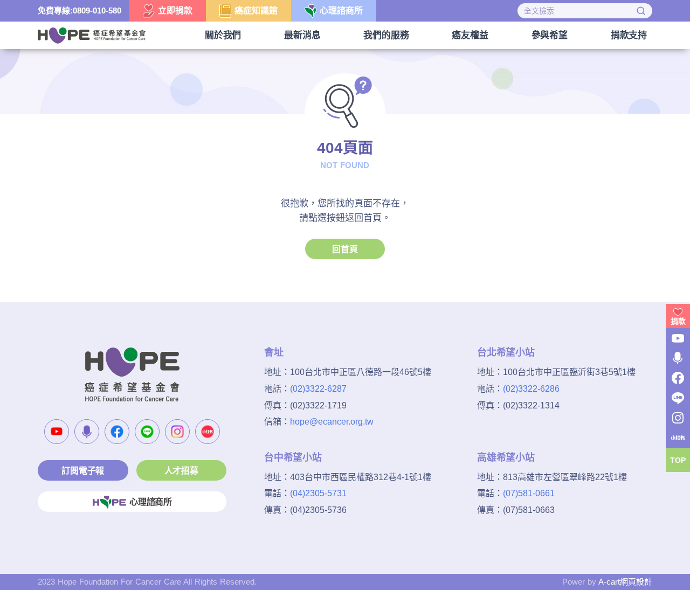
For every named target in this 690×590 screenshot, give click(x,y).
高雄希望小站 (506, 457)
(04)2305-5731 (318, 493)
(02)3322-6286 (531, 388)
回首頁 (344, 249)
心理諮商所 (150, 501)
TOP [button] (678, 460)
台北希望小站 (506, 352)
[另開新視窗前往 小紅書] (207, 431)
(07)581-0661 (529, 493)
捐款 (678, 321)
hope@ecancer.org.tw (332, 421)
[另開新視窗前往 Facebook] (117, 431)
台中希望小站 (293, 457)
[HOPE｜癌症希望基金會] (92, 34)
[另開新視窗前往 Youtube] (56, 431)
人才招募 (181, 470)
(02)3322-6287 (318, 388)
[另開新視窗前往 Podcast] (86, 431)
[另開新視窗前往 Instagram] (177, 431)
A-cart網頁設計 (625, 581)
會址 (274, 352)
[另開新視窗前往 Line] (147, 431)
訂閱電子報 (82, 470)
